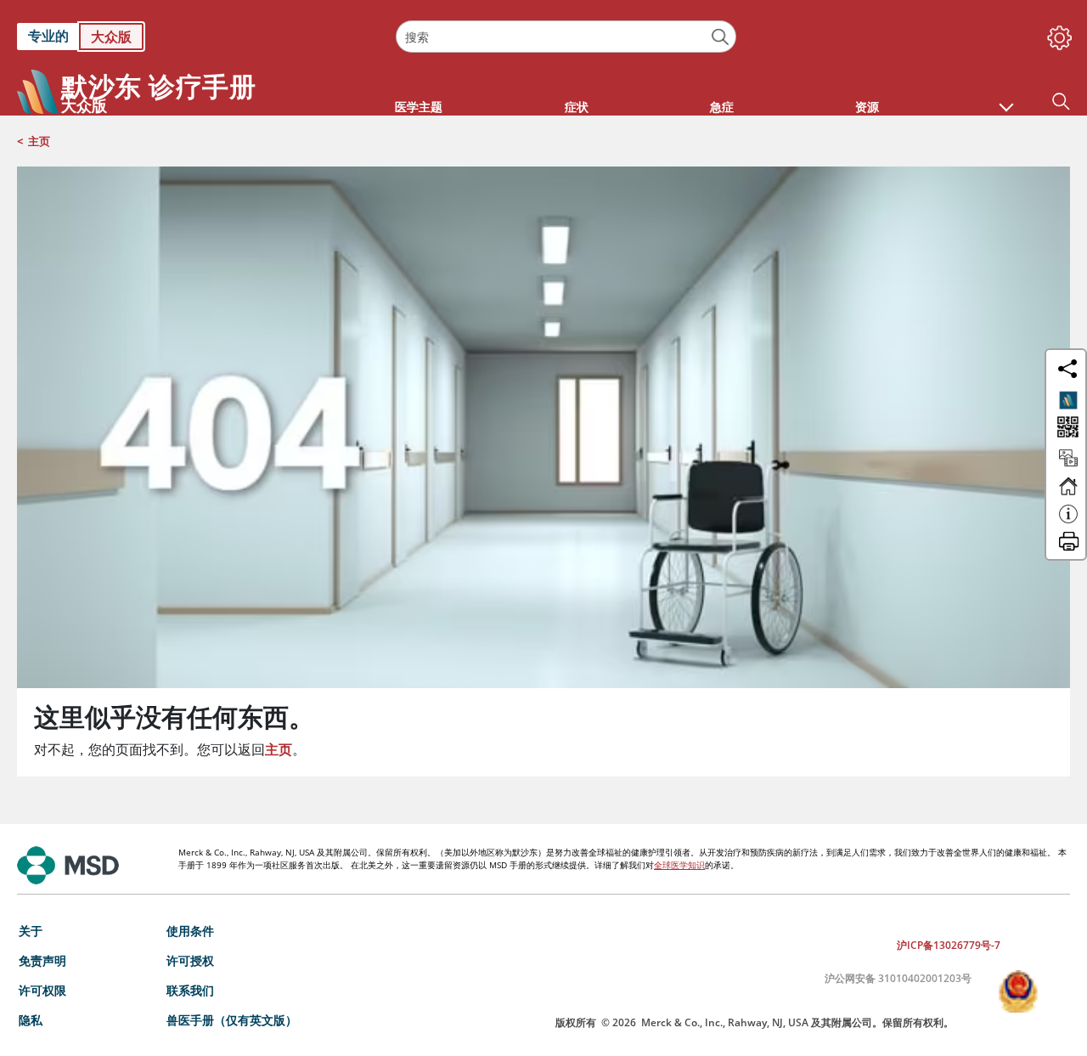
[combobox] (565, 36)
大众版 (111, 36)
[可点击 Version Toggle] (1068, 400)
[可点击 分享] (1067, 368)
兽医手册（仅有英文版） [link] (231, 1020)
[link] (198, 36)
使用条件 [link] (190, 931)
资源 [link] (867, 107)
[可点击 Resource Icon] (1068, 465)
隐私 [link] (30, 1020)
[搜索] (720, 37)
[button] (1006, 99)
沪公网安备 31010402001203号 (898, 978)
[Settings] (1056, 34)
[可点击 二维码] (1066, 429)
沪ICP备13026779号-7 (948, 945)
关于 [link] (30, 931)
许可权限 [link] (42, 990)
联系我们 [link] (190, 990)
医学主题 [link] (418, 107)
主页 (39, 141)
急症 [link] (722, 107)
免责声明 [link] (42, 960)
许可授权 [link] (190, 960)
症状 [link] (577, 107)
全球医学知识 (679, 865)
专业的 (48, 35)
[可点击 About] (1068, 521)
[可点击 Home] (1068, 493)
